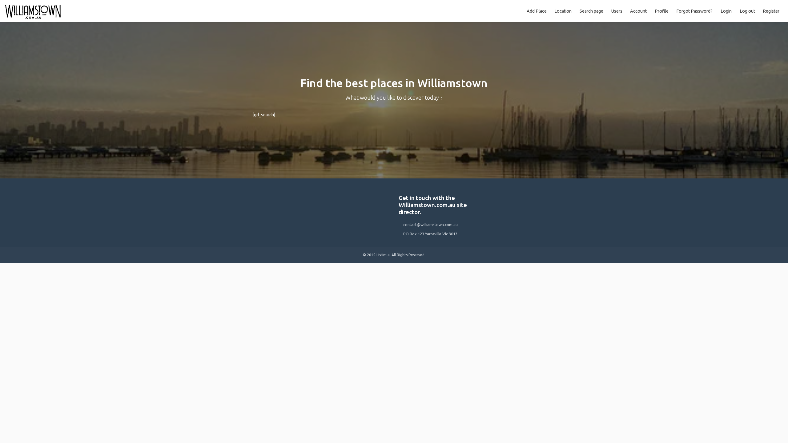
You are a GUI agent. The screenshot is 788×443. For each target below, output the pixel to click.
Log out (747, 11)
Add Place (537, 11)
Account (638, 11)
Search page (591, 11)
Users (616, 11)
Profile (662, 11)
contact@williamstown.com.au (430, 224)
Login (726, 11)
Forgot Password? (694, 11)
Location (563, 11)
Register (771, 11)
